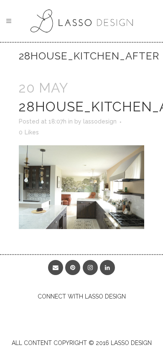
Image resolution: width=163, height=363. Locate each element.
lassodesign (100, 121)
